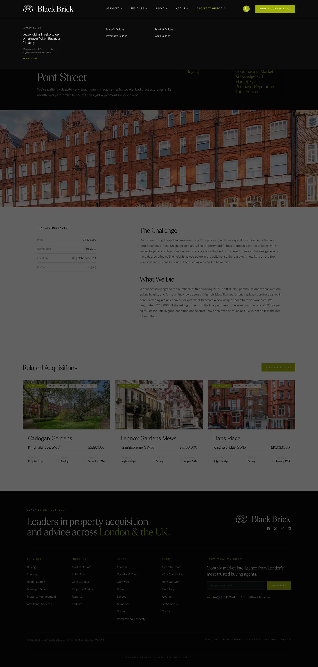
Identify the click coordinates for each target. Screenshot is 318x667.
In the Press (79, 574)
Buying (31, 567)
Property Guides (82, 589)
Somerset (123, 604)
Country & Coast (128, 574)
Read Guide (30, 58)
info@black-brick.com (257, 597)
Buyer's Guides (115, 29)
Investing (32, 574)
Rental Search (36, 582)
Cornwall (123, 582)
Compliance (269, 639)
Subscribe (279, 585)
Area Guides (162, 36)
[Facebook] (268, 528)
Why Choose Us (172, 574)
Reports (77, 597)
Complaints (285, 639)
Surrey (121, 611)
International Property (131, 619)
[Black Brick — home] (48, 8)
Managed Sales (37, 589)
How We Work (171, 582)
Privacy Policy (211, 639)
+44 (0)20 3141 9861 (223, 597)
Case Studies (80, 582)
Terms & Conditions (232, 639)
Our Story (168, 589)
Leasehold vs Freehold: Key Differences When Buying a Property (41, 38)
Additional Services (39, 604)
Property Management (41, 597)
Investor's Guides (116, 36)
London (122, 567)
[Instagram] (282, 528)
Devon (121, 589)
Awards (167, 597)
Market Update (81, 567)
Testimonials (170, 604)
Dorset (121, 597)
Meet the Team (171, 567)
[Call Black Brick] (246, 9)
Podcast (77, 604)
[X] (275, 528)
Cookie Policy (253, 639)
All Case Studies (278, 367)
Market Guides (164, 29)
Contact (167, 611)
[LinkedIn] (289, 528)
